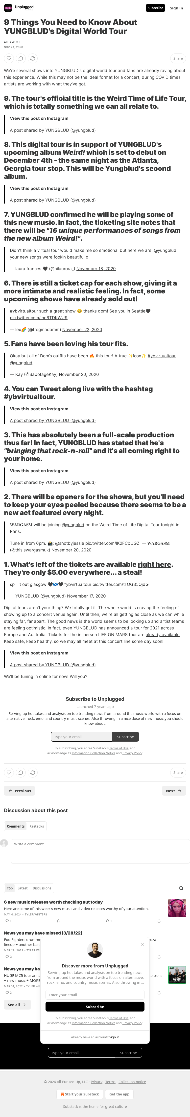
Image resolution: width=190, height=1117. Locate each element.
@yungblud (165, 250)
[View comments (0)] (21, 58)
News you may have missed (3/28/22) (43, 933)
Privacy (96, 1081)
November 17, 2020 (86, 596)
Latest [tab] (23, 888)
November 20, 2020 (79, 374)
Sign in (176, 7)
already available (163, 634)
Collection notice (132, 1081)
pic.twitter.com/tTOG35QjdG (121, 584)
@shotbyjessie (69, 543)
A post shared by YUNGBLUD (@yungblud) (53, 130)
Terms (110, 1081)
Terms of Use (118, 1018)
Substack (70, 1106)
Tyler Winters (36, 914)
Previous (23, 790)
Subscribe (155, 8)
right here (154, 564)
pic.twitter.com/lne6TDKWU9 (39, 317)
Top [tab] (10, 888)
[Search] (181, 888)
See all (14, 1004)
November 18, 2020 (96, 268)
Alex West (12, 42)
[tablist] (25, 826)
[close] (142, 944)
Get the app (119, 1094)
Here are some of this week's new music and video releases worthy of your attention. (76, 908)
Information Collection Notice (93, 1023)
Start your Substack (82, 1094)
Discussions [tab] (42, 888)
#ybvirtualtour (24, 311)
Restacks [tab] (36, 826)
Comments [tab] (15, 826)
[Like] (9, 58)
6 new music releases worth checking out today (53, 902)
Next (170, 790)
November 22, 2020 (82, 329)
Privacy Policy (132, 1023)
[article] (95, 911)
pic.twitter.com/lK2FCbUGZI (113, 543)
